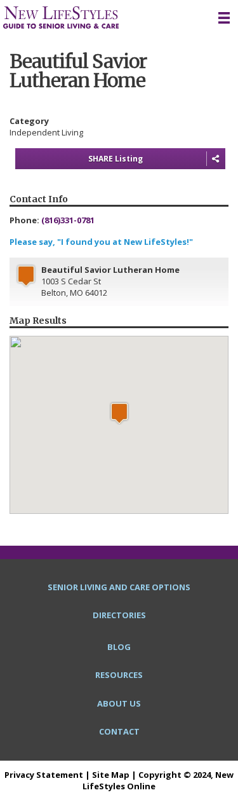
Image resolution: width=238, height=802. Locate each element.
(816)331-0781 (68, 220)
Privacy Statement (43, 774)
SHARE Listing (115, 158)
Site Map (110, 774)
